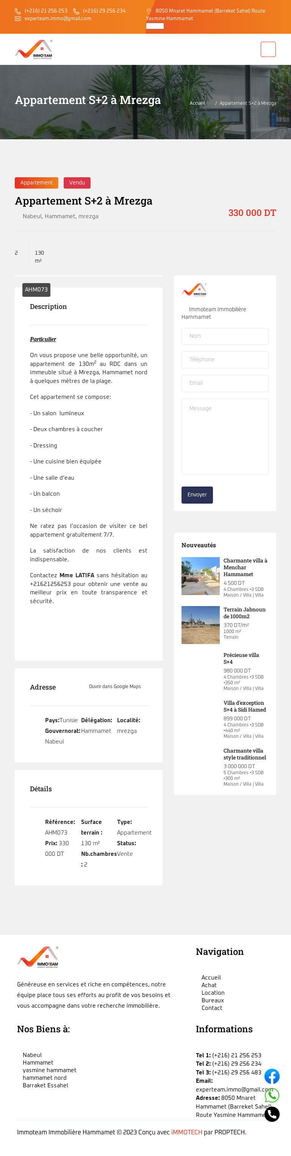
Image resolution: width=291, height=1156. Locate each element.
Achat (209, 985)
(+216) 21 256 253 (46, 11)
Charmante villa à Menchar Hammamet (246, 567)
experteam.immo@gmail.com (58, 18)
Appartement (36, 183)
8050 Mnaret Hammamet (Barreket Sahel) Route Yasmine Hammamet (234, 1106)
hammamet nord (45, 1078)
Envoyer (197, 495)
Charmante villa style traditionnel (245, 754)
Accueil (197, 103)
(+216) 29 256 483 (236, 1073)
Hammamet (60, 216)
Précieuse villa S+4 (241, 658)
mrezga (88, 216)
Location (213, 993)
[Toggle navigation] (268, 49)
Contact (212, 1008)
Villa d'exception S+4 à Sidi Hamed (245, 706)
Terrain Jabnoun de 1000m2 (245, 613)
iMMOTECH (186, 1132)
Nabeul (32, 216)
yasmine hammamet (50, 1070)
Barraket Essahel (45, 1085)
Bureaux (213, 1000)
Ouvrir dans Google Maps (115, 687)
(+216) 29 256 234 (104, 11)
